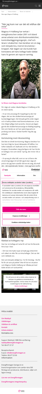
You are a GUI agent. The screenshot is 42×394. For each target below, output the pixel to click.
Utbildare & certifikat (9, 324)
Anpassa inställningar (20, 216)
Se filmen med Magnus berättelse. (14, 103)
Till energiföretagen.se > (10, 1)
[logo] (5, 6)
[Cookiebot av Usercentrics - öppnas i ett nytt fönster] (31, 170)
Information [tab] (21, 175)
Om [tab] (34, 175)
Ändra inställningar (21, 286)
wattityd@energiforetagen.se (12, 343)
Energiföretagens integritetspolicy (14, 382)
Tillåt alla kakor (21, 209)
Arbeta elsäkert (7, 330)
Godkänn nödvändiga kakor (21, 222)
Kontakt (4, 327)
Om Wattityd (6, 318)
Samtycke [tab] (7, 175)
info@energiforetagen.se (16, 353)
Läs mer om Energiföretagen (12, 377)
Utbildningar (6, 321)
